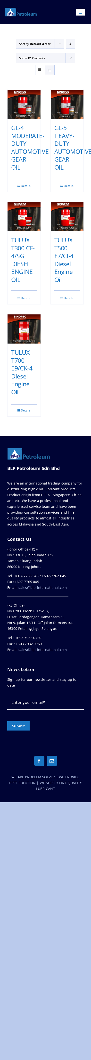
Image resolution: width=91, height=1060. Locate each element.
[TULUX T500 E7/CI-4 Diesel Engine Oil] (67, 216)
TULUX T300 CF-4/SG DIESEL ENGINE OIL (23, 260)
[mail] (52, 761)
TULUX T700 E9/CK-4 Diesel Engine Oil (21, 372)
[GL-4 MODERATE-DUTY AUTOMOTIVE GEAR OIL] (24, 104)
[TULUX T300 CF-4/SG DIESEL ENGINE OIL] (24, 216)
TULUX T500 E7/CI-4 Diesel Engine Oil (64, 260)
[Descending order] (70, 44)
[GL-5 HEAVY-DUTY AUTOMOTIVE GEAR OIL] (67, 104)
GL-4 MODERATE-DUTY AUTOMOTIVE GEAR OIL (30, 147)
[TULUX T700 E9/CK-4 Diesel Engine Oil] (24, 329)
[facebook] (39, 761)
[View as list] (49, 70)
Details (26, 186)
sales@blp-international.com (42, 587)
